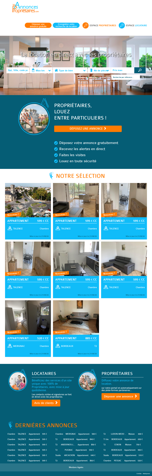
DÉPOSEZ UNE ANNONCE (86, 128)
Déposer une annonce (119, 396)
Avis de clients (44, 403)
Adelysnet (146, 474)
